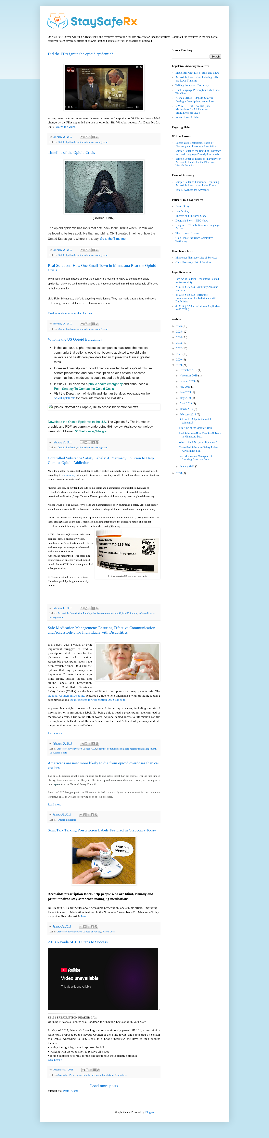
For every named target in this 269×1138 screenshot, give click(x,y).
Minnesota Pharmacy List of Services (196, 257)
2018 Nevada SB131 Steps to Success (78, 942)
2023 (179, 342)
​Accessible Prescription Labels (73, 748)
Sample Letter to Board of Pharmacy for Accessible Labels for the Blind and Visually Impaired (198, 162)
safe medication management (92, 142)
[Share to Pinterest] (97, 137)
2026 (179, 326)
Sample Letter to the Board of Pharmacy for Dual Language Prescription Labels (198, 152)
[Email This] (82, 137)
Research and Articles (187, 117)
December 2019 (189, 370)
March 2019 (187, 409)
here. (84, 916)
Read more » (55, 733)
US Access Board (58, 752)
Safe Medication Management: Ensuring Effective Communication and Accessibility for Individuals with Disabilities (101, 630)
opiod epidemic (64, 398)
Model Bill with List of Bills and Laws (197, 72)
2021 (179, 354)
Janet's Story (182, 206)
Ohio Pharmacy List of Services (193, 262)
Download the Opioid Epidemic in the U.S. (78, 421)
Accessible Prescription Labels (74, 613)
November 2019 (189, 375)
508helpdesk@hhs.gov (91, 431)
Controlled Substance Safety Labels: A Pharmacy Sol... (199, 449)
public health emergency (105, 384)
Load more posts (104, 1085)
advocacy (96, 931)
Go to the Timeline (112, 238)
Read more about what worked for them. (70, 313)
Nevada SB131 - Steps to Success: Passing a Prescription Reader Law (194, 99)
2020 (179, 359)
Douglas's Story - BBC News (191, 220)
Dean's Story (182, 211)
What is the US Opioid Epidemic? (75, 339)
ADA (93, 748)
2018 (179, 473)
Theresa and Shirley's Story (190, 215)
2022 (179, 348)
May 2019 (186, 398)
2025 (179, 331)
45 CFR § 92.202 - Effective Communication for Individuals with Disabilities (195, 298)
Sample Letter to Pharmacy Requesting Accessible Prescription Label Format (197, 184)
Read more (54, 804)
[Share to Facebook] (93, 137)
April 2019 (186, 403)
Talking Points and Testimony (192, 85)
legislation (108, 1075)
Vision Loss (108, 931)
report (56, 784)
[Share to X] (90, 137)
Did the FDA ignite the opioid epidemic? (80, 54)
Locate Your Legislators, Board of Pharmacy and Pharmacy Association (195, 144)
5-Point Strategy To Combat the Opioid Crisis (102, 386)
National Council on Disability (66, 695)
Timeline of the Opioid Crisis (71, 152)
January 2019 (187, 466)
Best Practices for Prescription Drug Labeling (98, 699)
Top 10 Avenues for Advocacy (192, 189)
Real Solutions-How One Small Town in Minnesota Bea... (200, 435)
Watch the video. (66, 126)
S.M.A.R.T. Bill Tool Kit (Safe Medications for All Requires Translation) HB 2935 (193, 109)
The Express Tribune (187, 233)
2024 (179, 337)
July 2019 (185, 386)
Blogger (149, 1112)
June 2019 (186, 392)
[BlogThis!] (86, 137)
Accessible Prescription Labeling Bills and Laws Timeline (196, 79)
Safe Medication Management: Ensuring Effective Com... (196, 458)
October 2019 (188, 381)
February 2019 (188, 414)
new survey (69, 475)
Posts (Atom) (70, 1090)
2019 (179, 365)
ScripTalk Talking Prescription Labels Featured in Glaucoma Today (102, 830)
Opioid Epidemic (67, 142)
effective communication (104, 613)
